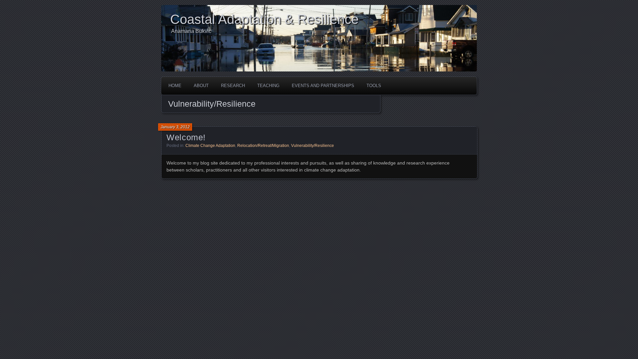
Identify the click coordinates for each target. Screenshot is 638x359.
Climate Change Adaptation (210, 145)
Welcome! (186, 137)
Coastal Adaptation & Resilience (264, 19)
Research (233, 85)
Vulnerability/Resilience (312, 145)
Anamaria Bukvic (191, 31)
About (201, 85)
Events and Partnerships (323, 85)
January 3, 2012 (175, 127)
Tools (374, 85)
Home (174, 85)
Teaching (268, 85)
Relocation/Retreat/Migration (263, 145)
